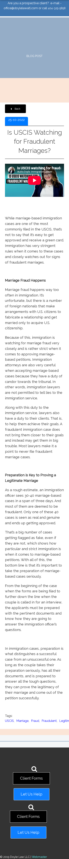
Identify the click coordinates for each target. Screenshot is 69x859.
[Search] (34, 770)
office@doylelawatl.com (21, 8)
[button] (15, 108)
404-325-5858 (57, 8)
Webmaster (39, 856)
